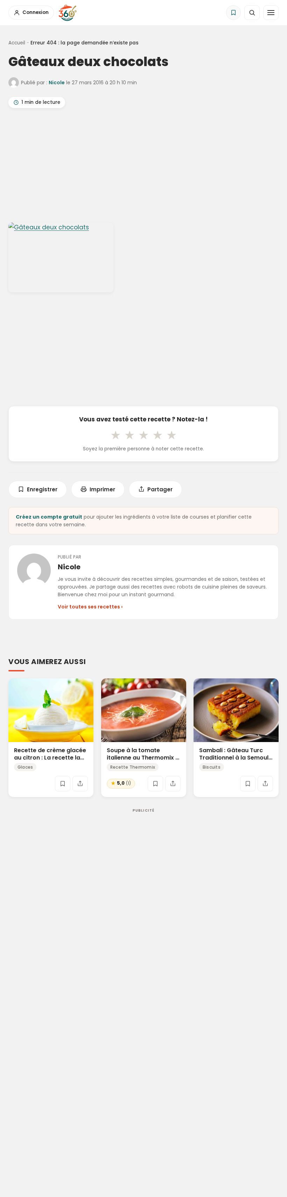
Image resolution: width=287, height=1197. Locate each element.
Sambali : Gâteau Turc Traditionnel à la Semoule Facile (235, 757)
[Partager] (80, 783)
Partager (160, 489)
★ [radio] (115, 435)
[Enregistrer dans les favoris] (62, 783)
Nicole (57, 82)
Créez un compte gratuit (49, 516)
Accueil (16, 43)
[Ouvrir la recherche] (252, 12)
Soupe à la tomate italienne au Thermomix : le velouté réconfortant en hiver (142, 761)
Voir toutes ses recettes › (90, 606)
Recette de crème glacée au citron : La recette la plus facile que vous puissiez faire (50, 761)
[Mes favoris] (233, 12)
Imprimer (102, 489)
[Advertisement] (143, 167)
